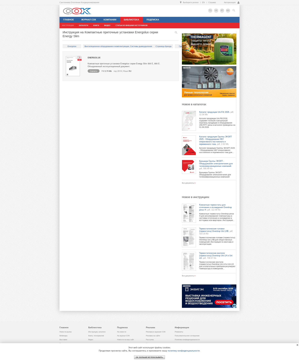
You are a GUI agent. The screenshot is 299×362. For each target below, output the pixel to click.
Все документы (188, 183)
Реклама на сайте (153, 336)
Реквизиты (179, 332)
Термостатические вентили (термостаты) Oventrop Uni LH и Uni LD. (215, 255)
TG (210, 10)
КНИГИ (96, 25)
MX (228, 10)
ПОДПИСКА (153, 19)
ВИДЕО (107, 25)
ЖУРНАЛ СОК (88, 19)
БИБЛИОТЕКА (131, 19)
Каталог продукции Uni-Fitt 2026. (214, 112)
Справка (212, 2)
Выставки (63, 340)
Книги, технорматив (96, 336)
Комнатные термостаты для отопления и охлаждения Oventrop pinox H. (215, 207)
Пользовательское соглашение (187, 336)
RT (222, 10)
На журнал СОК (123, 336)
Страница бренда (163, 46)
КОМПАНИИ (110, 19)
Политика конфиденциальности (187, 340)
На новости (121, 332)
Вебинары (63, 336)
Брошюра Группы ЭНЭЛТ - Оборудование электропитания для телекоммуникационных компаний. (216, 163)
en (203, 2)
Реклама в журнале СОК (155, 332)
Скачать (93, 71)
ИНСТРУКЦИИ (68, 25)
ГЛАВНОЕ (68, 19)
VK (216, 10)
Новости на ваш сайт (125, 340)
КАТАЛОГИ (83, 25)
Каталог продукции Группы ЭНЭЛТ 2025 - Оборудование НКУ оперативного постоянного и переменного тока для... (217, 150)
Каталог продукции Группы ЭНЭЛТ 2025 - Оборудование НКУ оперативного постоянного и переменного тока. (215, 140)
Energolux (72, 46)
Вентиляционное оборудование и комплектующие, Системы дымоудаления (118, 46)
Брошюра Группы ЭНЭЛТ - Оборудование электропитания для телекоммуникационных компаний (215, 174)
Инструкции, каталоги (96, 332)
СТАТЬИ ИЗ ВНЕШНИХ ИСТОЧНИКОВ (131, 25)
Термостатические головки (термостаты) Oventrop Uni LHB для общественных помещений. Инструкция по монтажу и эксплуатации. (217, 241)
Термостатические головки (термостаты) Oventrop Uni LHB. (214, 229)
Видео (90, 340)
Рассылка (150, 340)
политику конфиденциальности (184, 350)
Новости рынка (65, 332)
